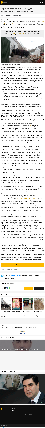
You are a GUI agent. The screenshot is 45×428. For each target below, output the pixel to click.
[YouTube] (9, 415)
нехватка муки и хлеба (31, 19)
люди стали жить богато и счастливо (25, 198)
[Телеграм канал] (4, 415)
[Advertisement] (18, 360)
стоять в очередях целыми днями (16, 33)
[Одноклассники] (2, 415)
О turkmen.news (15, 408)
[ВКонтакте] (6, 415)
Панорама (8, 15)
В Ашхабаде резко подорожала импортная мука (16, 312)
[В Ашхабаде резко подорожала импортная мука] (17, 309)
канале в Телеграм (15, 275)
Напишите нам (29, 414)
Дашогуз (3, 269)
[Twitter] (11, 415)
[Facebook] (7, 415)
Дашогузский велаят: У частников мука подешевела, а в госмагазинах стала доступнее (6, 314)
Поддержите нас (7, 420)
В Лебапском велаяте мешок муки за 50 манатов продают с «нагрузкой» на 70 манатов (38, 314)
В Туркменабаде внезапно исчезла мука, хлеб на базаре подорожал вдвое (27, 313)
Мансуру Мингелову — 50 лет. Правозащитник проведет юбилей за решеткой (19, 349)
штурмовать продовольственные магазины (19, 256)
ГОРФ (30, 125)
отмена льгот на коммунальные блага (25, 205)
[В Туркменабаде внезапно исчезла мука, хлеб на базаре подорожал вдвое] (28, 309)
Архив (13, 410)
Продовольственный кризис (12, 269)
